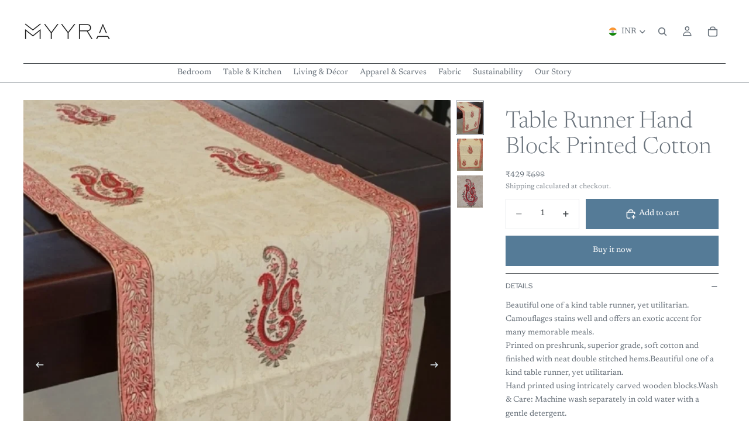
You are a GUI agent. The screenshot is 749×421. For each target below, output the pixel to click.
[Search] (662, 31)
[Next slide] (438, 367)
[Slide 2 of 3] (470, 155)
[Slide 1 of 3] (470, 118)
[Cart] (713, 31)
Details (519, 286)
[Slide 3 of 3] (470, 191)
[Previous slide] (36, 367)
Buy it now (612, 250)
